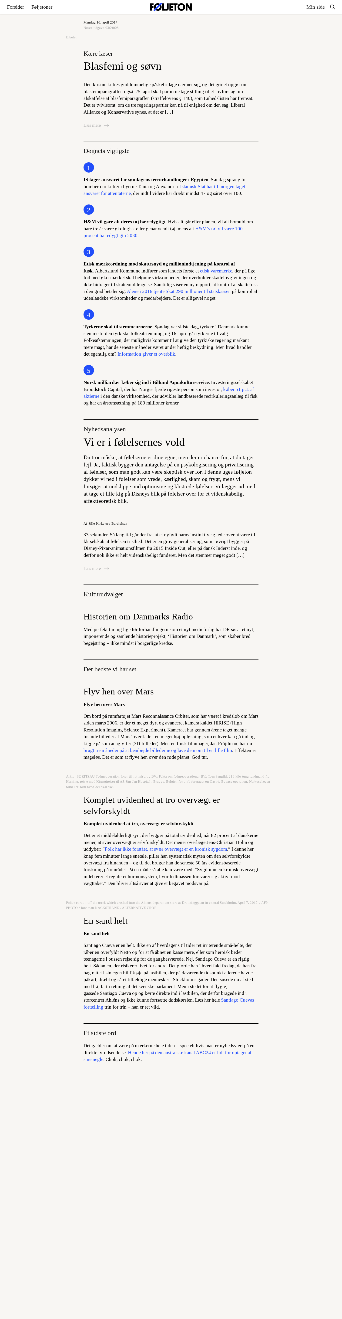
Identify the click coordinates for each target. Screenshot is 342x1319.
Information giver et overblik (146, 354)
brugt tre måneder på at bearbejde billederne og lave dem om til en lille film (158, 750)
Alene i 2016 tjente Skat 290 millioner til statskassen (179, 291)
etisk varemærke (216, 271)
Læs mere (93, 125)
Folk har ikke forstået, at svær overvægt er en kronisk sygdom (166, 849)
